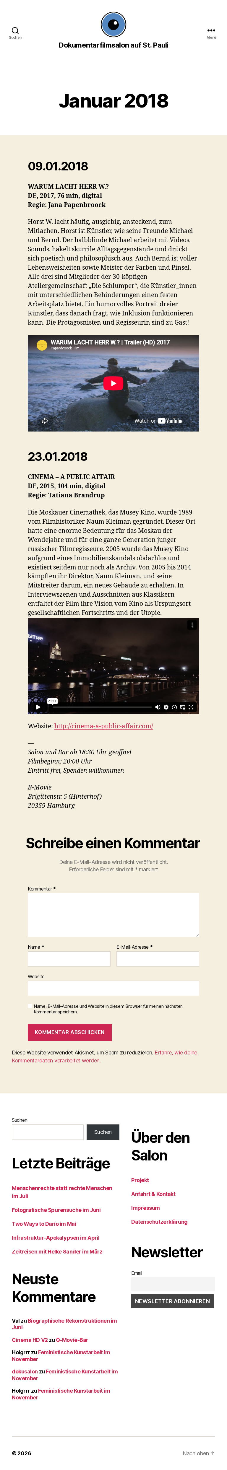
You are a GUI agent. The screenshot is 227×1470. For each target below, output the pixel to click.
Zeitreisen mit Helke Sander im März (57, 1251)
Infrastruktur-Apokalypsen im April (56, 1238)
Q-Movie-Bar (72, 1340)
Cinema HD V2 (30, 1340)
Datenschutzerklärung (159, 1222)
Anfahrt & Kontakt (153, 1194)
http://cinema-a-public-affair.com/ (103, 726)
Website (36, 976)
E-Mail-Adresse (134, 947)
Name (36, 947)
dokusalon (25, 1371)
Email (136, 1273)
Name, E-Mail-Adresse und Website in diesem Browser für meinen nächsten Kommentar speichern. (108, 1009)
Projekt (140, 1180)
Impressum (145, 1208)
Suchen (19, 1120)
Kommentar (42, 889)
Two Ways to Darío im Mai (44, 1224)
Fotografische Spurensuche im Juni (56, 1210)
